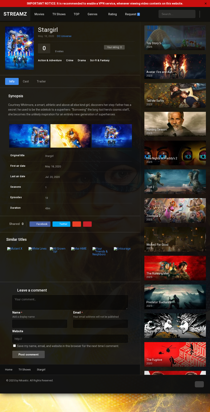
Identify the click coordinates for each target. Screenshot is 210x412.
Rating (112, 14)
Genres (92, 14)
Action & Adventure (50, 60)
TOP (76, 14)
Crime (69, 60)
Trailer (41, 81)
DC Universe (64, 36)
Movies (39, 14)
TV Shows (59, 14)
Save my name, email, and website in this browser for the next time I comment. (68, 346)
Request (132, 14)
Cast (26, 81)
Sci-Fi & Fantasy (99, 60)
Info (12, 81)
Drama (82, 60)
